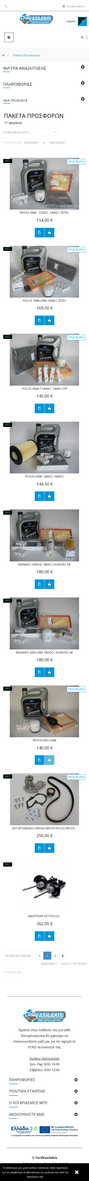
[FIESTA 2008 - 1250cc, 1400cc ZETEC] (44, 184)
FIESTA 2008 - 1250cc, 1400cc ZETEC (44, 212)
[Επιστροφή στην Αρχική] (3, 55)
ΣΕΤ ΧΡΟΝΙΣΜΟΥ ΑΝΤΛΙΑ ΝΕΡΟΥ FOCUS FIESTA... (44, 828)
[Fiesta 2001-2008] (44, 711)
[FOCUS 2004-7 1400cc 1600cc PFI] (44, 360)
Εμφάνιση (31, 143)
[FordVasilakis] (29, 19)
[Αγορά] (49, 232)
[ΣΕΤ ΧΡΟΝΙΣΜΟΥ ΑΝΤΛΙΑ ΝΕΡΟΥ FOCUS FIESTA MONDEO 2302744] (44, 799)
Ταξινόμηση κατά (16, 132)
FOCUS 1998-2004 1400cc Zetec (44, 300)
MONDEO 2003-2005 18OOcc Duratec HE (44, 652)
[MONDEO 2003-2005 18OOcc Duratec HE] (44, 623)
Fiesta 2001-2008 (44, 740)
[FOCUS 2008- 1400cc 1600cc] (44, 448)
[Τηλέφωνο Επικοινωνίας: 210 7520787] (7, 6)
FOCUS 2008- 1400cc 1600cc (44, 476)
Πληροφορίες (17, 84)
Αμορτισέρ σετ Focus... (44, 916)
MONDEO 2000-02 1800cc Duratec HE (44, 564)
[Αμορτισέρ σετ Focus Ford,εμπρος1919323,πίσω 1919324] (44, 887)
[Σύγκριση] (39, 232)
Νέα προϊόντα (15, 100)
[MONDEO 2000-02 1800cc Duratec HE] (44, 535)
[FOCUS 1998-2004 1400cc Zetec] (44, 272)
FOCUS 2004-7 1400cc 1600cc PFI (44, 388)
